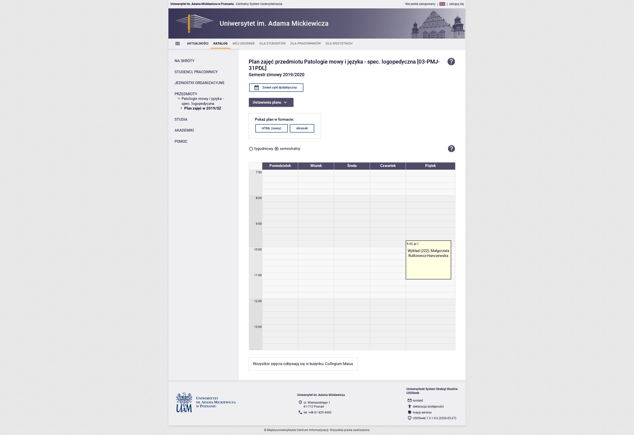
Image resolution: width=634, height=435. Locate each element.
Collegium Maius (339, 364)
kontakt (418, 400)
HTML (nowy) (271, 128)
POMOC (181, 141)
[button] (451, 149)
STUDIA (181, 119)
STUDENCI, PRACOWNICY (196, 72)
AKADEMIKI (184, 130)
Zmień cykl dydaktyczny (279, 87)
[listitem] (198, 44)
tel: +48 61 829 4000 (317, 412)
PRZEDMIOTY (186, 94)
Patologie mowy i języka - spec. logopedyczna (203, 101)
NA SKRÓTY (184, 61)
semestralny (290, 148)
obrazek (302, 128)
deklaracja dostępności (428, 406)
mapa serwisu (422, 412)
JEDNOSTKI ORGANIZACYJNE (200, 83)
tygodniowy (263, 148)
